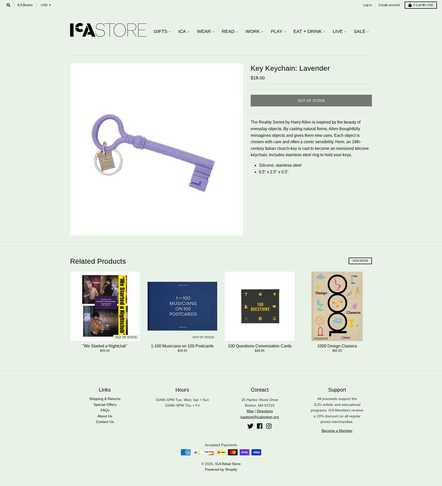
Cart (423, 5)
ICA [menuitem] (182, 31)
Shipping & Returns (104, 399)
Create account (389, 5)
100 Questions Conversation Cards (260, 346)
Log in (367, 5)
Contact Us (105, 422)
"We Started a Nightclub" (104, 346)
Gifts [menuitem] (160, 31)
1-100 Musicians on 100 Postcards (182, 346)
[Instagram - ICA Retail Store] (269, 426)
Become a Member (337, 431)
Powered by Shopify (221, 469)
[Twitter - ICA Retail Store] (250, 426)
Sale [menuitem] (360, 31)
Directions (265, 411)
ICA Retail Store (228, 464)
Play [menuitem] (276, 31)
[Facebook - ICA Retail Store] (260, 426)
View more (360, 260)
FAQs (105, 410)
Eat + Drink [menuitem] (307, 31)
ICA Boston (25, 5)
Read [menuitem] (228, 31)
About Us (104, 416)
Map (250, 411)
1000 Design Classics (337, 346)
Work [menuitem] (253, 31)
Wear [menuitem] (204, 31)
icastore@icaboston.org (259, 417)
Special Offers (105, 405)
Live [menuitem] (338, 31)
